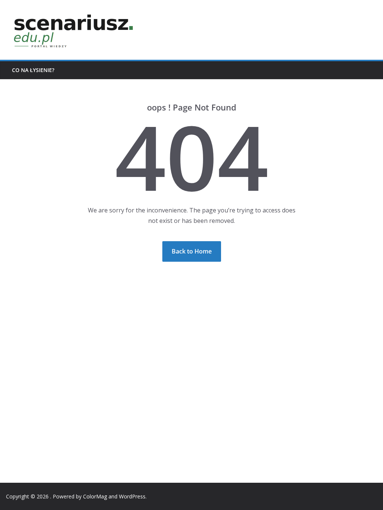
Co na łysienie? (33, 70)
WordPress (132, 496)
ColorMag (95, 496)
